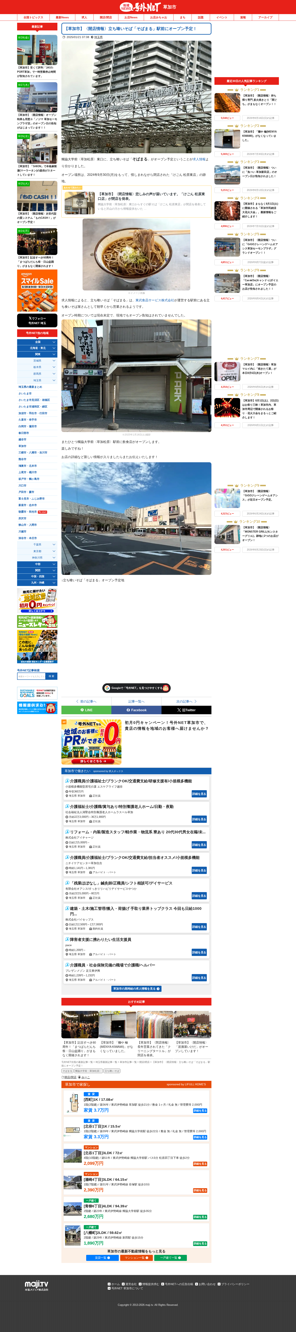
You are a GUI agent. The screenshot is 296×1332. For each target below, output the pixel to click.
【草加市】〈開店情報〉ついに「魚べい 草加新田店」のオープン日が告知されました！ (259, 172)
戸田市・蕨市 (26, 492)
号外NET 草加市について (127, 1288)
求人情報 (199, 159)
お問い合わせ (207, 1284)
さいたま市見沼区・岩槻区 (34, 400)
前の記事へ (88, 701)
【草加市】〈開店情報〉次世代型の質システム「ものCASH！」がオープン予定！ (36, 218)
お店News (131, 17)
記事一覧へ (136, 701)
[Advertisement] (246, 50)
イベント (222, 17)
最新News (62, 17)
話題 (201, 17)
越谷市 (22, 439)
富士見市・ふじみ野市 (32, 498)
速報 (243, 17)
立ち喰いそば (112, 1071)
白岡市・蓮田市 (28, 426)
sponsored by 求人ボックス (108, 771)
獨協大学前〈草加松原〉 (88, 1071)
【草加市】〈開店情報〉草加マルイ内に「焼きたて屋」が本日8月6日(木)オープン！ (259, 368)
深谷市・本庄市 (28, 538)
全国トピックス (33, 17)
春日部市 (24, 433)
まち (182, 17)
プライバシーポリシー (235, 1284)
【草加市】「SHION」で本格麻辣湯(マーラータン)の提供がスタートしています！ (37, 170)
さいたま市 (25, 393)
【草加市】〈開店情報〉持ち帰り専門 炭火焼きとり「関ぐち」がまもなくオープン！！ (259, 100)
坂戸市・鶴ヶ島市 (29, 479)
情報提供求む (150, 1284)
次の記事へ (184, 701)
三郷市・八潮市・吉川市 (33, 452)
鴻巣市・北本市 (28, 465)
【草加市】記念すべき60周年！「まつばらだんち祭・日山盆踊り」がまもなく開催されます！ (35, 261)
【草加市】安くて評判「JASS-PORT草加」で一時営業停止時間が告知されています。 (36, 72)
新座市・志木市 (28, 505)
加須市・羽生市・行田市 (33, 413)
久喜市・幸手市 (28, 419)
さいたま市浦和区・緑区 (33, 406)
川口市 (22, 485)
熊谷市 (22, 459)
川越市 (22, 531)
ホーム (115, 1284)
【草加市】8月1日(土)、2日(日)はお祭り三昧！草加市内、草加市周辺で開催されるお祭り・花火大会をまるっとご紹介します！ (260, 409)
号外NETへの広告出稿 (179, 1284)
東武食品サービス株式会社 (155, 300)
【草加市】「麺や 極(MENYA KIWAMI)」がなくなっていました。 (259, 136)
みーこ (86, 1077)
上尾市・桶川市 (28, 472)
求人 (84, 17)
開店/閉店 (106, 17)
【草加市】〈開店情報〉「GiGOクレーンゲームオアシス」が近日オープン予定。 (260, 495)
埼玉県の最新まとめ (30, 387)
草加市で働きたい (77, 771)
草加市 (169, 6)
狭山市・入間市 (28, 524)
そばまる (67, 1071)
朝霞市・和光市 (32, 511)
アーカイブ (265, 17)
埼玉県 (98, 37)
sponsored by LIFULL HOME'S (186, 1084)
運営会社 (131, 1284)
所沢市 (22, 518)
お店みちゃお (158, 17)
